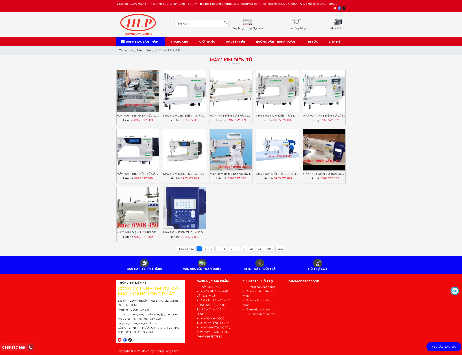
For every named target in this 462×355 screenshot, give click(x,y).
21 (251, 248)
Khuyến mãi (235, 41)
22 (259, 248)
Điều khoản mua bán (260, 314)
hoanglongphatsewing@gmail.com (154, 314)
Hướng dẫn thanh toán (275, 41)
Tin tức (312, 41)
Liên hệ (334, 41)
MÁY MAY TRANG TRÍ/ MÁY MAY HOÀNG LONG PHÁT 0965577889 (213, 332)
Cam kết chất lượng (259, 309)
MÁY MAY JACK (211, 287)
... (244, 248)
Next (269, 248)
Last (280, 248)
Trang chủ (179, 41)
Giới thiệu (207, 41)
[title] (454, 290)
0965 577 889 (13, 348)
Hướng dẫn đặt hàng (260, 287)
